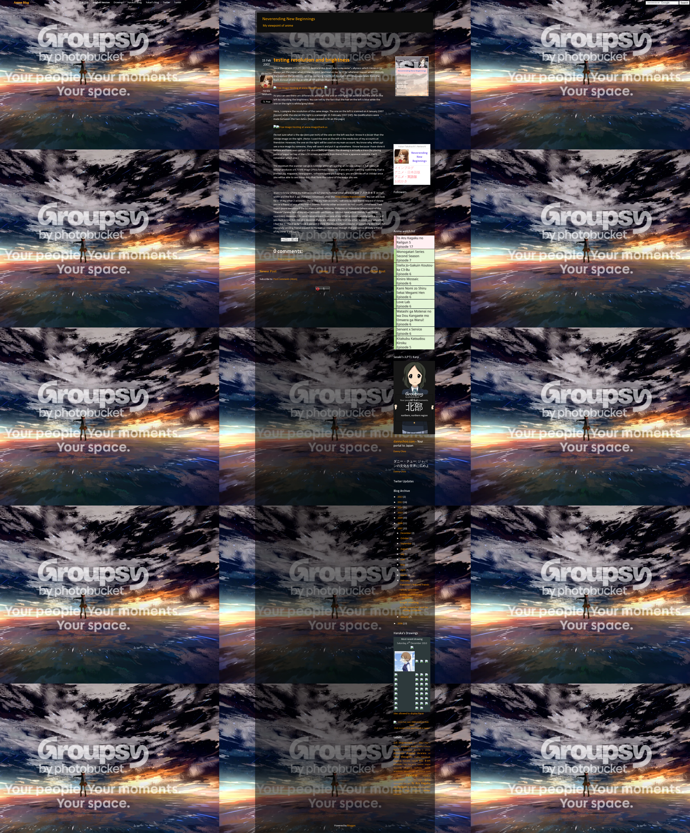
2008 (400, 523)
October (405, 538)
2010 (400, 512)
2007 (400, 528)
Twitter (166, 2)
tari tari (407, 784)
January (405, 617)
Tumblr (177, 2)
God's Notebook (422, 757)
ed (429, 753)
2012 (400, 502)
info (421, 761)
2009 (400, 518)
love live (407, 764)
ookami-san (409, 771)
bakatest (407, 750)
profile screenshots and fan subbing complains (414, 609)
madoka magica (423, 764)
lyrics (414, 764)
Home (323, 271)
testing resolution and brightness (311, 60)
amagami (405, 746)
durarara (421, 753)
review (411, 775)
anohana (427, 746)
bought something (409, 602)
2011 (400, 507)
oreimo (421, 771)
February (405, 580)
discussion (399, 753)
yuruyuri (397, 794)
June (403, 559)
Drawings (119, 2)
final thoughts (403, 756)
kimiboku (398, 764)
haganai (397, 761)
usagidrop (416, 791)
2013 (400, 497)
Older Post (377, 271)
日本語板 (84, 2)
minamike (398, 768)
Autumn (397, 750)
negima (408, 768)
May (403, 565)
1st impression (403, 742)
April (403, 570)
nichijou (418, 768)
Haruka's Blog (135, 2)
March (404, 575)
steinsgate (398, 784)
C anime (426, 750)
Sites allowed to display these (409, 713)
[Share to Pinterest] (296, 239)
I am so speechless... (410, 590)
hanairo (406, 761)
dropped (410, 753)
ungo (407, 791)
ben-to (417, 750)
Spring (427, 780)
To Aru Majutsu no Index (419, 787)
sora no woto (415, 780)
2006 (400, 623)
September (406, 543)
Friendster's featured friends (414, 584)
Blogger (351, 825)
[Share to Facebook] (293, 239)
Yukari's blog (152, 2)
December (406, 533)
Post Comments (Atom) (285, 279)
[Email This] (282, 239)
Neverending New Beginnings (288, 19)
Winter (427, 790)
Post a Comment (286, 259)
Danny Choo (400, 451)
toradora (398, 791)
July (403, 554)
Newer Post (268, 271)
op (417, 771)
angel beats (417, 746)
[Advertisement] (325, 42)
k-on (427, 760)
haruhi (415, 761)
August (404, 549)
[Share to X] (289, 239)
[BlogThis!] (286, 239)
